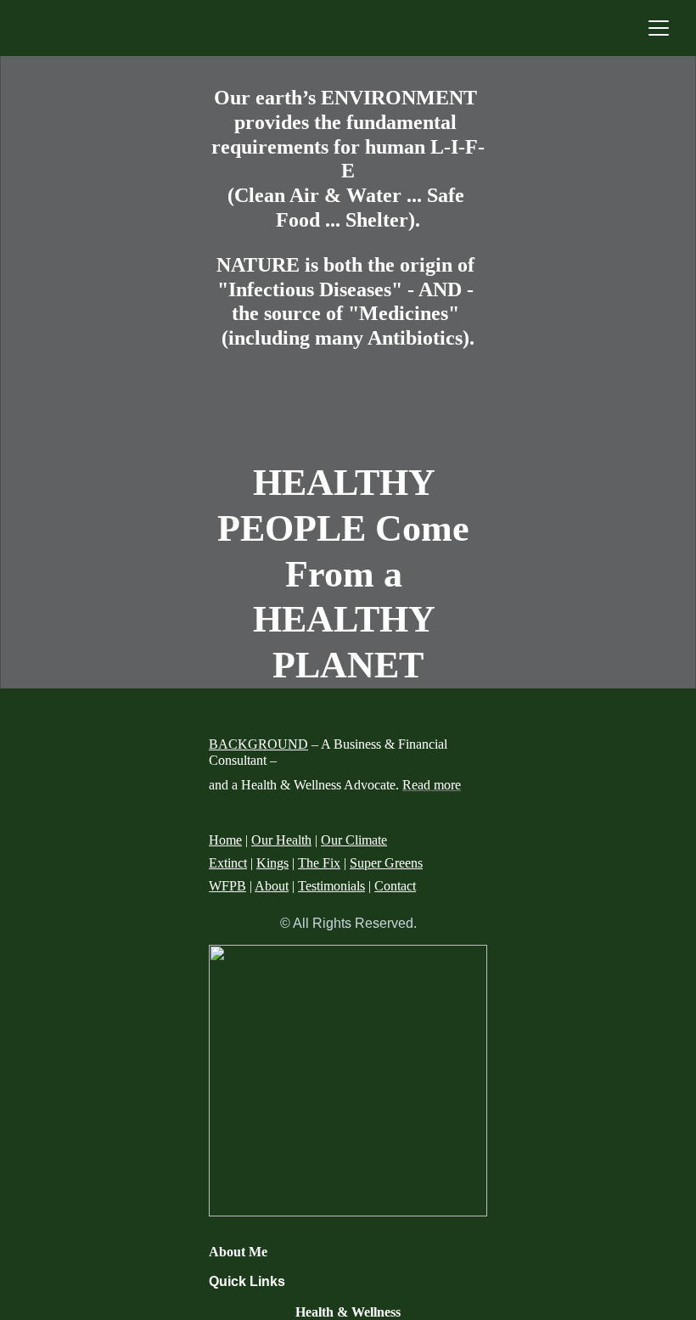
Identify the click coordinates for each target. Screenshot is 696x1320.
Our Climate (354, 840)
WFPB (227, 886)
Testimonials (331, 886)
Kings (272, 863)
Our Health (281, 840)
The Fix (319, 863)
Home (225, 840)
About (272, 886)
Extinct (228, 863)
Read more (431, 785)
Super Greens (386, 863)
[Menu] (658, 28)
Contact (395, 886)
